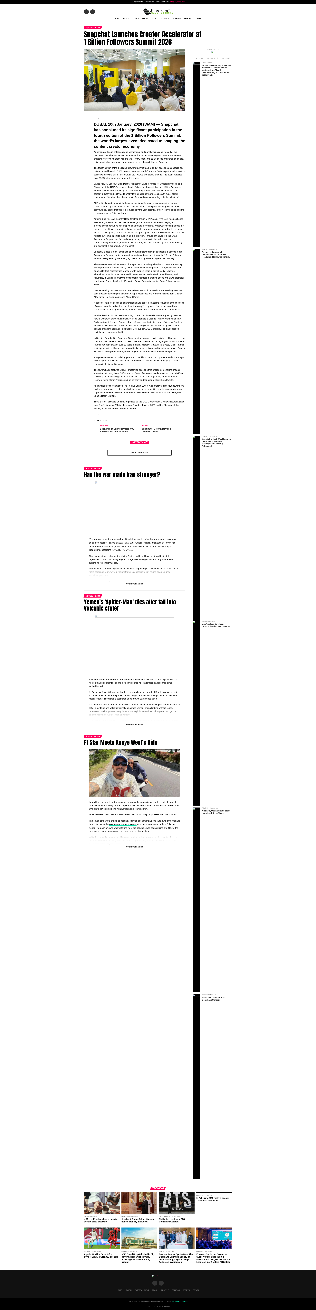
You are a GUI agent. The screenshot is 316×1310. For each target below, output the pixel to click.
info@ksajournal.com (177, 2)
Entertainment (141, 19)
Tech (154, 19)
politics (177, 19)
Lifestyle (164, 19)
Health (126, 19)
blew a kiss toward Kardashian (123, 825)
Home (117, 19)
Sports (187, 19)
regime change (125, 543)
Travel (198, 19)
